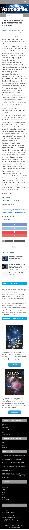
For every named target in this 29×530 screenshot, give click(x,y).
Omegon (4, 442)
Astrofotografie (5, 429)
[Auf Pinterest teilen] (14, 232)
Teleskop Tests (5, 510)
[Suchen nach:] (14, 15)
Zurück (14, 246)
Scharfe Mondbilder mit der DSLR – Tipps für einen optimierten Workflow (17, 266)
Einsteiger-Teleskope (6, 424)
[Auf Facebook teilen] (14, 224)
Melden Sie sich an (19, 312)
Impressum (8, 525)
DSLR (16, 241)
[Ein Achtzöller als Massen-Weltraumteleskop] (5, 259)
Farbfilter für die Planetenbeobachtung (11, 520)
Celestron (4, 445)
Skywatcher (4, 447)
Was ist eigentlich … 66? (7, 470)
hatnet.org (6, 219)
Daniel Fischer (17, 30)
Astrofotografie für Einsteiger (8, 512)
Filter (3, 432)
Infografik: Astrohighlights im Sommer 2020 (12, 459)
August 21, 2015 (7, 30)
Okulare (3, 431)
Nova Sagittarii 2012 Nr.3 (16, 273)
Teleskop (4, 494)
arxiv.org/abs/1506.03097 (11, 200)
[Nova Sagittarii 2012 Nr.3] (5, 276)
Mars (3, 491)
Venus (3, 492)
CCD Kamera (9, 241)
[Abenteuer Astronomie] (14, 8)
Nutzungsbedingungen (17, 525)
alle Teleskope (5, 426)
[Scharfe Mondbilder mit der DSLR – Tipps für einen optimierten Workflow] (5, 268)
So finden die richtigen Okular (9, 515)
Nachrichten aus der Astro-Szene (10, 32)
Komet (3, 496)
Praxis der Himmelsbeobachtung (9, 514)
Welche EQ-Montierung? (7, 519)
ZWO (3, 444)
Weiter (14, 248)
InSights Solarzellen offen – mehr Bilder (11, 473)
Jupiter (3, 489)
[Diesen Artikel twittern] (14, 228)
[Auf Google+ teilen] (14, 235)
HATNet (22, 241)
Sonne (3, 501)
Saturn (3, 497)
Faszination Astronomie (7, 509)
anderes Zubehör (6, 434)
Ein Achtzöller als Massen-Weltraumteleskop (16, 257)
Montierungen (5, 427)
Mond (3, 486)
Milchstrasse (5, 487)
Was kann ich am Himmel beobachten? (11, 517)
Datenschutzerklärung (14, 527)
